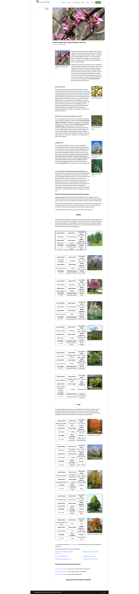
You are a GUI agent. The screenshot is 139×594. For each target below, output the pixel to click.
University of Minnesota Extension (63, 559)
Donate (98, 2)
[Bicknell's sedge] (94, 433)
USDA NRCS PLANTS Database (90, 559)
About (82, 2)
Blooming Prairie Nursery (61, 574)
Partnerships (76, 2)
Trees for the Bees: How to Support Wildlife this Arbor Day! (69, 42)
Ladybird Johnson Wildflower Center (64, 551)
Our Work (68, 2)
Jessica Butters (57, 44)
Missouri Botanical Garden (61, 556)
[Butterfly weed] (94, 245)
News (87, 2)
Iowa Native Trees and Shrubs (62, 571)
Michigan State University (89, 556)
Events (63, 2)
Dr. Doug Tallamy (74, 544)
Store (92, 2)
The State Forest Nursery (61, 569)
